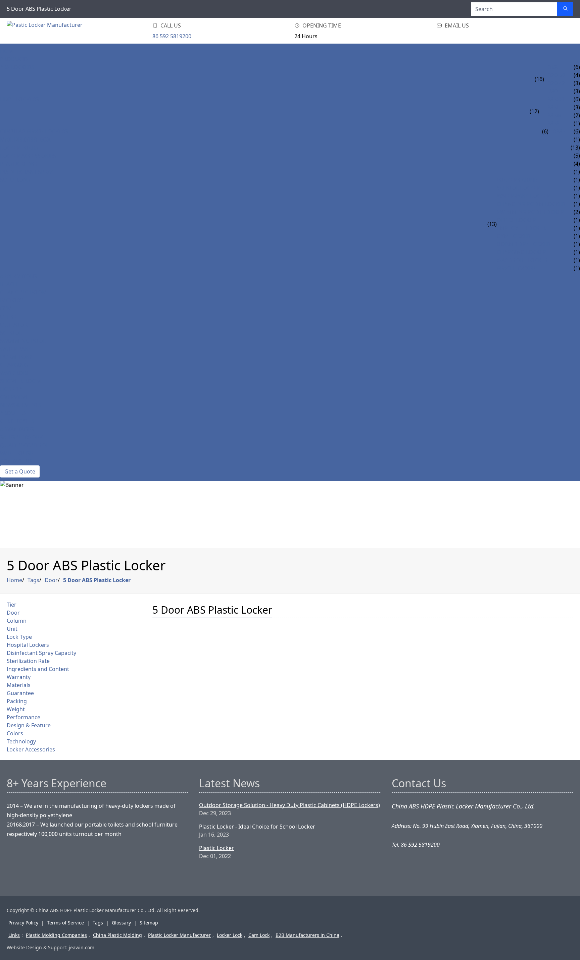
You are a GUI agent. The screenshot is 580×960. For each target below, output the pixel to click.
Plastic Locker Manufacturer (179, 935)
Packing (17, 701)
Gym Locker (513, 236)
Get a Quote (19, 471)
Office (9, 316)
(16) (539, 79)
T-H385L (549, 107)
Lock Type (19, 636)
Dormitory (16, 356)
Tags (33, 580)
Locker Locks (19, 147)
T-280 (551, 91)
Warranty (19, 677)
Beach (8, 284)
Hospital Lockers (28, 644)
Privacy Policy (23, 922)
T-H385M (550, 115)
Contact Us (16, 461)
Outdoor (14, 324)
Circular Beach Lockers (34, 131)
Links (14, 935)
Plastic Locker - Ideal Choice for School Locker (257, 826)
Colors (15, 733)
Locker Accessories (28, 155)
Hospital (12, 389)
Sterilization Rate (28, 661)
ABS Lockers (17, 67)
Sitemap (149, 922)
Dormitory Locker (523, 244)
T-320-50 (554, 75)
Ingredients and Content (38, 669)
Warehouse (16, 453)
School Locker (518, 187)
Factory (11, 300)
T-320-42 (554, 83)
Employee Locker (521, 228)
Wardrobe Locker (522, 260)
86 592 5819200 (171, 36)
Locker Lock (229, 935)
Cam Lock (259, 935)
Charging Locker (521, 252)
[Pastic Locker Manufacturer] (47, 31)
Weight (16, 709)
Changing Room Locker (531, 204)
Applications (18, 276)
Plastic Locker (216, 848)
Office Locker (516, 220)
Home (8, 51)
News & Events (20, 405)
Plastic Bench (20, 163)
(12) (534, 111)
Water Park (16, 348)
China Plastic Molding (117, 935)
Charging (14, 365)
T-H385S (549, 123)
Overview (13, 397)
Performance (23, 717)
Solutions (15, 179)
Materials (19, 685)
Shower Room (20, 381)
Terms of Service (65, 922)
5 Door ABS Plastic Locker (97, 580)
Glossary (121, 922)
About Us (13, 413)
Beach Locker (516, 268)
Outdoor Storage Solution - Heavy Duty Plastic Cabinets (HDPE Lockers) (289, 805)
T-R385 (556, 131)
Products (14, 59)
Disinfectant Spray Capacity (41, 653)
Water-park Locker (523, 196)
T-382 (551, 67)
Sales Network (21, 437)
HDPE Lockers (19, 99)
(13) (492, 224)
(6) (545, 131)
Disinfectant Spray (27, 171)
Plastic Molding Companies (56, 935)
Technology (21, 741)
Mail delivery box (25, 139)
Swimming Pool (23, 340)
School (11, 332)
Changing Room (23, 292)
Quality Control (24, 445)
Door (51, 580)
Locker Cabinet (518, 179)
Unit (12, 628)
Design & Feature (29, 725)
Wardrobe (15, 373)
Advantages (17, 429)
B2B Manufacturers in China (307, 935)
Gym (6, 308)
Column (17, 620)
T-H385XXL (552, 99)
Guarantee (20, 693)
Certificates (17, 421)
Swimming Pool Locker (530, 212)
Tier (11, 604)
